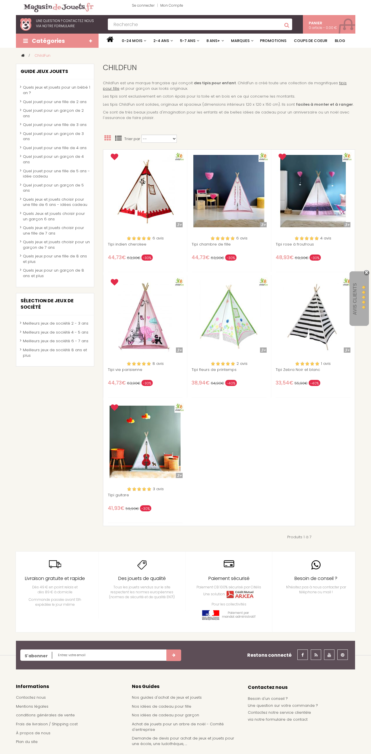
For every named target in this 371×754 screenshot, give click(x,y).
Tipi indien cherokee (127, 244)
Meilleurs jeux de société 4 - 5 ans (55, 332)
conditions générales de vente (45, 715)
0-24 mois (132, 40)
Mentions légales (32, 706)
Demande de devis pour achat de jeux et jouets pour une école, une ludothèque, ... (183, 740)
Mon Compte (171, 5)
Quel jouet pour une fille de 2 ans (55, 102)
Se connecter (143, 5)
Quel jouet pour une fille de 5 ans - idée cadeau (56, 173)
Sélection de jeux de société (47, 304)
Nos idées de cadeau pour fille (161, 706)
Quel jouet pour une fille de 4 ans (55, 148)
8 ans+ (213, 40)
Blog (340, 40)
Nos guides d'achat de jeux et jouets (167, 697)
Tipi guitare (118, 495)
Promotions (273, 40)
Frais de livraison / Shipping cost (47, 724)
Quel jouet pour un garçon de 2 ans (53, 113)
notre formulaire (58, 25)
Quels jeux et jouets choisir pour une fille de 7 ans (53, 230)
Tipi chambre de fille (211, 244)
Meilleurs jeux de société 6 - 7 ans (55, 341)
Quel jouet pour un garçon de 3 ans (53, 136)
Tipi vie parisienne (125, 369)
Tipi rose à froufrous (295, 244)
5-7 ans (187, 40)
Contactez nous (31, 697)
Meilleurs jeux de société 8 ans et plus (55, 352)
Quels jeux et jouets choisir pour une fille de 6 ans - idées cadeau (55, 202)
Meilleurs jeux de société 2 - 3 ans (55, 323)
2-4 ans (161, 40)
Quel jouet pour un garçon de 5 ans (53, 187)
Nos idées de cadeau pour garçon (165, 715)
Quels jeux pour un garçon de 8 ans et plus (53, 273)
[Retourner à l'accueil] (23, 55)
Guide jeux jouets (44, 71)
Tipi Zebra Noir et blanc (298, 369)
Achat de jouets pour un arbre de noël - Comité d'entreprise (178, 726)
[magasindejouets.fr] (56, 7)
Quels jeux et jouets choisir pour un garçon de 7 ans (56, 244)
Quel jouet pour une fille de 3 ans (55, 124)
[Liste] (118, 139)
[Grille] (107, 139)
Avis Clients (354, 299)
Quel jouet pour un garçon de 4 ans (53, 159)
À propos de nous (33, 733)
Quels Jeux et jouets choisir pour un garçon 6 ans (54, 216)
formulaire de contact (287, 719)
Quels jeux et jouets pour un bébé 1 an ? (56, 90)
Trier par (132, 139)
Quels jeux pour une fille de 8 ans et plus (55, 258)
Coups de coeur (310, 40)
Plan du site (27, 741)
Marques (240, 40)
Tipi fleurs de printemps (214, 369)
